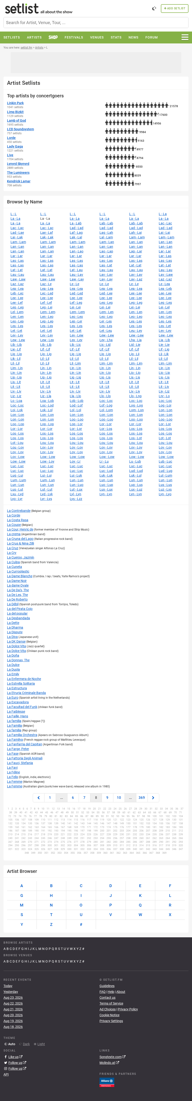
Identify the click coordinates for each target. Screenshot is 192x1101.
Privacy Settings (111, 1021)
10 (119, 798)
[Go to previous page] (38, 797)
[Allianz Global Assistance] (107, 1082)
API (6, 1074)
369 (142, 798)
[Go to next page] (153, 797)
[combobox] (96, 22)
